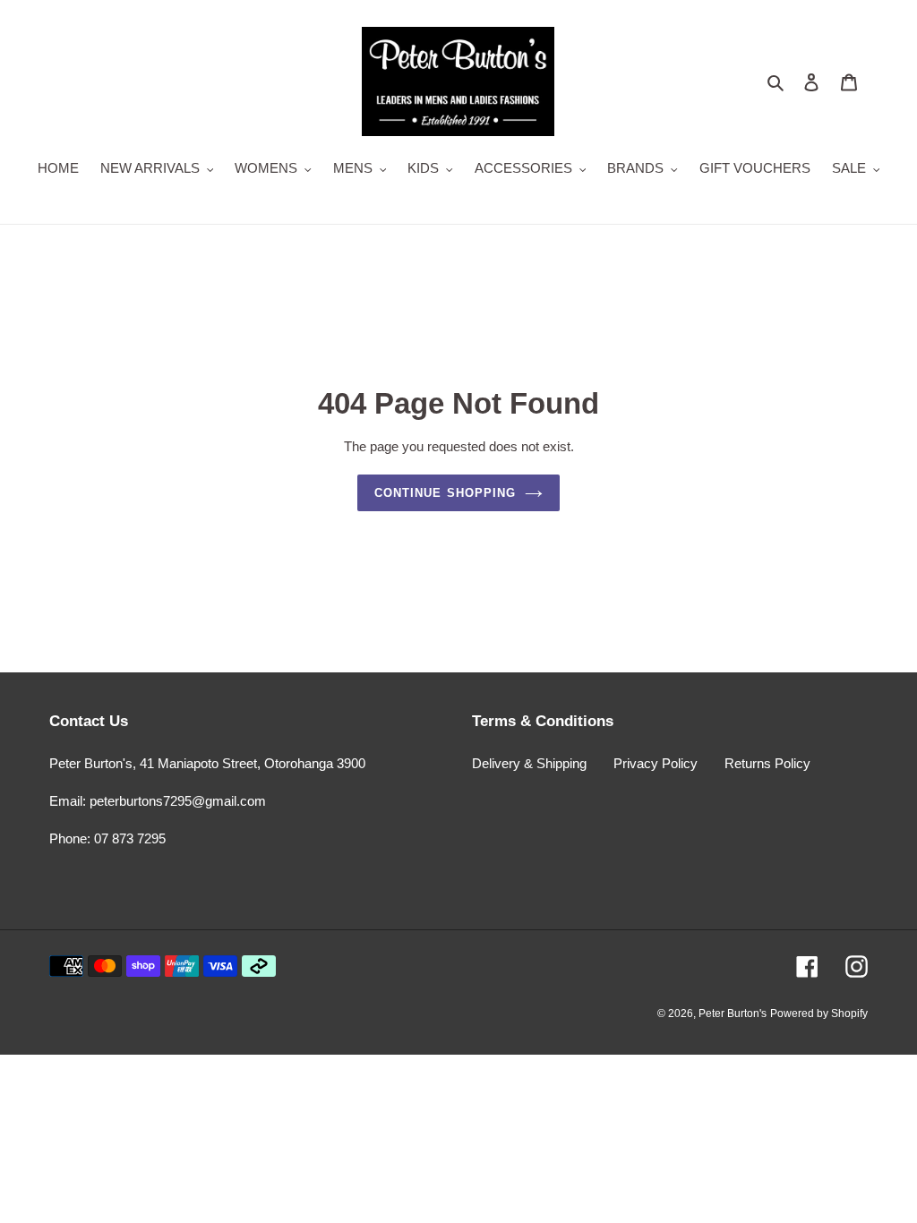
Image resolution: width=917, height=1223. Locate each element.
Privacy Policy (655, 763)
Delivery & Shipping (529, 763)
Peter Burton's (732, 1013)
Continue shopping (445, 493)
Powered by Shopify (819, 1013)
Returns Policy (767, 763)
